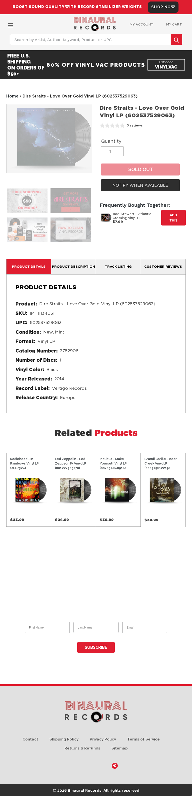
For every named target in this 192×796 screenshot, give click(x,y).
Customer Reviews (163, 266)
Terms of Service (143, 739)
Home (12, 96)
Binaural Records (85, 790)
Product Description (73, 266)
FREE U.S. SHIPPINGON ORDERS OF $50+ (25, 65)
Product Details (29, 266)
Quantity (111, 141)
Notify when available (140, 185)
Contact (30, 739)
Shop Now (163, 7)
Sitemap (120, 748)
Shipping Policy (64, 739)
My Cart (174, 24)
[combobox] (96, 39)
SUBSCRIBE (96, 647)
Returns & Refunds (82, 748)
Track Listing (118, 266)
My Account (142, 24)
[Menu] (10, 24)
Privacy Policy (103, 739)
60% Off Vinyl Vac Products (95, 65)
